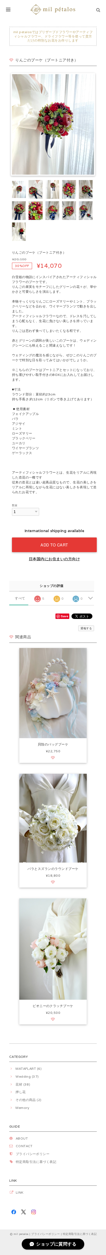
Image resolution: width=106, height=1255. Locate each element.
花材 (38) (22, 1084)
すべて (20, 598)
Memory (22, 1108)
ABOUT (22, 1138)
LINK (20, 1192)
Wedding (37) (27, 1076)
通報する (86, 628)
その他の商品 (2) (28, 1100)
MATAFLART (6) (28, 1069)
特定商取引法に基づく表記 (36, 1162)
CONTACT (24, 1146)
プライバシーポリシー (33, 1154)
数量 (15, 505)
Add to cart (54, 545)
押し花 (20, 1092)
